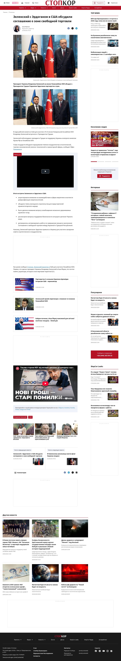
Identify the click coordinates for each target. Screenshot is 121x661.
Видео (32, 8)
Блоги (54, 8)
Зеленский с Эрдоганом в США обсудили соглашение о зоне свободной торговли (28, 455)
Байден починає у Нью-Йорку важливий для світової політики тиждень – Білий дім (55, 319)
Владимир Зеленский (20, 417)
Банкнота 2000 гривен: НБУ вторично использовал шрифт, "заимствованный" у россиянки (14, 587)
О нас (35, 648)
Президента (17, 149)
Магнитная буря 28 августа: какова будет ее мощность (45, 586)
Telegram (61, 408)
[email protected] (19, 657)
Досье (62, 8)
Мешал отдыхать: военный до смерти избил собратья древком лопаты (104, 315)
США (30, 417)
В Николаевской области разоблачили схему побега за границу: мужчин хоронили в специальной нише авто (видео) (102, 334)
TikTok (28, 409)
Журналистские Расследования (43, 653)
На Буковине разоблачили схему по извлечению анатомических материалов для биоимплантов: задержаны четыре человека (104, 38)
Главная (5, 12)
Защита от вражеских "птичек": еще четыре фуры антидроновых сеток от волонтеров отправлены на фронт (104, 152)
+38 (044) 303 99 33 (104, 355)
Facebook (66, 408)
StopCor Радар (85, 8)
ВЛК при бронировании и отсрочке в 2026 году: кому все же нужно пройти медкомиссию (104, 21)
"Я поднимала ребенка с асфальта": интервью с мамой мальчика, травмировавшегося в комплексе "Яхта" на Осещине (104, 216)
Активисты (36, 656)
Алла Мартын (26, 27)
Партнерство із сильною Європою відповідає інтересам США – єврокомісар (52, 280)
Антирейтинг (98, 8)
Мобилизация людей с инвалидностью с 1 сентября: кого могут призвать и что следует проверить (103, 55)
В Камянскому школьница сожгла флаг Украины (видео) (61, 455)
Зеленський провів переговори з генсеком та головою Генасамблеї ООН (55, 300)
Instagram (22, 409)
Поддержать (100, 3)
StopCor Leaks (73, 8)
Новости (43, 8)
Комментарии (21, 473)
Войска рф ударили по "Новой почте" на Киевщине (72, 586)
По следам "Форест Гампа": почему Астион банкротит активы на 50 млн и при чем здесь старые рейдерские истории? (104, 375)
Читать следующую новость (56, 450)
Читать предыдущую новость (22, 450)
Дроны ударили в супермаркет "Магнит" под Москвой (72, 541)
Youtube (72, 408)
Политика (11, 12)
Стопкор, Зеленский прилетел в (38, 267)
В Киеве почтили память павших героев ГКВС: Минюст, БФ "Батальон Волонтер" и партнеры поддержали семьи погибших (16, 543)
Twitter (17, 409)
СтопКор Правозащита (40, 651)
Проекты (21, 8)
